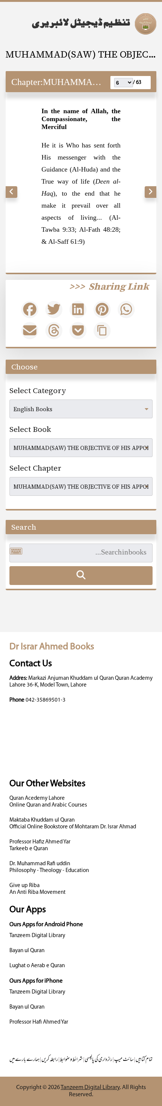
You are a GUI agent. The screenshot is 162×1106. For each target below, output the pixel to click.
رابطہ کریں (49, 1060)
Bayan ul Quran (26, 951)
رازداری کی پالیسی (98, 1060)
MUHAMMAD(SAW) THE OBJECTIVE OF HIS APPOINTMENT (81, 54)
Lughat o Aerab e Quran (37, 966)
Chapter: (27, 82)
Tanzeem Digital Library (37, 936)
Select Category (37, 390)
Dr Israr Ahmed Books (51, 647)
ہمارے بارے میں (24, 1060)
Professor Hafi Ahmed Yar (38, 1022)
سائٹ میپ (124, 1060)
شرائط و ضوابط (71, 1060)
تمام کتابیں (144, 1060)
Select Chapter (35, 468)
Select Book (30, 429)
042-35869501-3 (46, 700)
